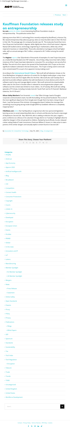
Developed (9, 217)
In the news (10, 247)
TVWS (8, 380)
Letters (8, 259)
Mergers (8, 280)
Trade (8, 372)
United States (10, 393)
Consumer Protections (13, 197)
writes (16, 111)
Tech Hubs (9, 355)
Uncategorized (48, 131)
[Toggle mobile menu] (66, 5)
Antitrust (9, 159)
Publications (10, 322)
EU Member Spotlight (14, 272)
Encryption (9, 222)
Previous (58, 15)
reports (14, 58)
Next (64, 15)
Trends (8, 376)
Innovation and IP (12, 251)
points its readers (15, 31)
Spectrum (9, 339)
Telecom (9, 368)
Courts (8, 205)
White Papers (11, 330)
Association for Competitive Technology (17, 131)
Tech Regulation (11, 360)
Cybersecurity (10, 213)
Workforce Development (14, 397)
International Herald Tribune (25, 73)
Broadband (9, 180)
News (7, 284)
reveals (32, 95)
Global (8, 243)
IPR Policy (44, 423)
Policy (8, 314)
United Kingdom (11, 389)
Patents (8, 305)
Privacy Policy (27, 423)
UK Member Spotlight (14, 276)
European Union (11, 226)
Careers (50, 423)
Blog (41, 131)
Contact (20, 423)
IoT (7, 255)
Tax (7, 351)
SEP (7, 334)
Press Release (12, 289)
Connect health (11, 192)
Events (8, 230)
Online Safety (10, 297)
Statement (10, 293)
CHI (7, 184)
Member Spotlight (12, 268)
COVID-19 (9, 209)
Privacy (8, 318)
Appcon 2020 (10, 167)
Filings (9, 326)
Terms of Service (36, 423)
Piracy (8, 309)
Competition (10, 188)
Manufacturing (11, 264)
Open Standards (11, 301)
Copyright (9, 201)
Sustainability (10, 347)
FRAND (8, 238)
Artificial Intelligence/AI (13, 171)
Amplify (8, 155)
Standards (9, 343)
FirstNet (8, 234)
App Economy (10, 163)
